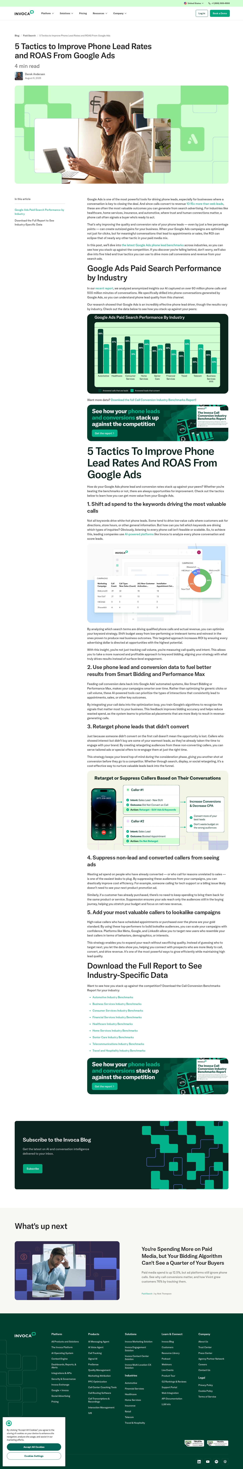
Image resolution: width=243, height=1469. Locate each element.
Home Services (133, 1399)
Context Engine (59, 1358)
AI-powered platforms (139, 534)
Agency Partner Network (211, 1358)
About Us (203, 1341)
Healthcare (131, 1394)
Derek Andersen (35, 74)
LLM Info (166, 1404)
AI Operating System (62, 1353)
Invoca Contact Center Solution (137, 1358)
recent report (104, 288)
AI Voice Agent (95, 1347)
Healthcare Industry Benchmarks (113, 1024)
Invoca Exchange (60, 1384)
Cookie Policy (205, 1390)
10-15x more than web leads (205, 204)
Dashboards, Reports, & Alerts (63, 1366)
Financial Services (134, 1388)
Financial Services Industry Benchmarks (117, 1017)
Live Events (168, 1370)
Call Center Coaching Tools (102, 1387)
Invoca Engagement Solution (135, 1349)
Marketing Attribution (99, 1375)
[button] (194, 3)
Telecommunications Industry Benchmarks (118, 1044)
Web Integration (170, 1392)
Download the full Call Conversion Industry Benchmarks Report (153, 400)
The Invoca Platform (62, 1347)
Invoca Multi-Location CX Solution (138, 1366)
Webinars (167, 1364)
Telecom (129, 1417)
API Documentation (172, 1398)
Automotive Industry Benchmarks (113, 997)
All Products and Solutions (65, 1341)
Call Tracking (95, 1353)
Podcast (166, 1358)
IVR (90, 1413)
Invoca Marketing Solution (138, 1341)
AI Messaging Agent (98, 1341)
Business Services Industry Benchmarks (117, 1004)
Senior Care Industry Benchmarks (113, 1037)
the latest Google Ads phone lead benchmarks (153, 245)
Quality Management (99, 1370)
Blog (17, 35)
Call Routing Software (99, 1392)
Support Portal (169, 1387)
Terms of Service (207, 1396)
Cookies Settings (34, 1456)
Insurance (130, 1405)
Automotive (131, 1382)
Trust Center (205, 1347)
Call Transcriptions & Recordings (99, 1400)
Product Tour (168, 1375)
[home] (24, 13)
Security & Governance (63, 1378)
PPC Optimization (97, 1381)
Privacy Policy (205, 1385)
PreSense (93, 1364)
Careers (202, 1364)
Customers (167, 1347)
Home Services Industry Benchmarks (115, 1030)
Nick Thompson (164, 1293)
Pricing (55, 1401)
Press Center (205, 1353)
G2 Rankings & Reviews (174, 1381)
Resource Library (171, 1353)
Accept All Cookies (34, 1447)
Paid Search (29, 35)
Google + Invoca (60, 1390)
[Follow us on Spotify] (216, 1461)
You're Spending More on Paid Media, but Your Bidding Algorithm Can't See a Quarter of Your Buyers (183, 1256)
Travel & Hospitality (135, 1422)
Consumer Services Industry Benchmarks (118, 1010)
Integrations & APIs (61, 1373)
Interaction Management (101, 1407)
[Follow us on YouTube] (207, 1461)
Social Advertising (60, 1395)
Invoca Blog (168, 1341)
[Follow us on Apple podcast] (225, 1461)
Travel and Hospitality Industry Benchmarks (119, 1050)
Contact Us (204, 1370)
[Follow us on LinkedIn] (199, 1461)
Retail (128, 1411)
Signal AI (92, 1358)
